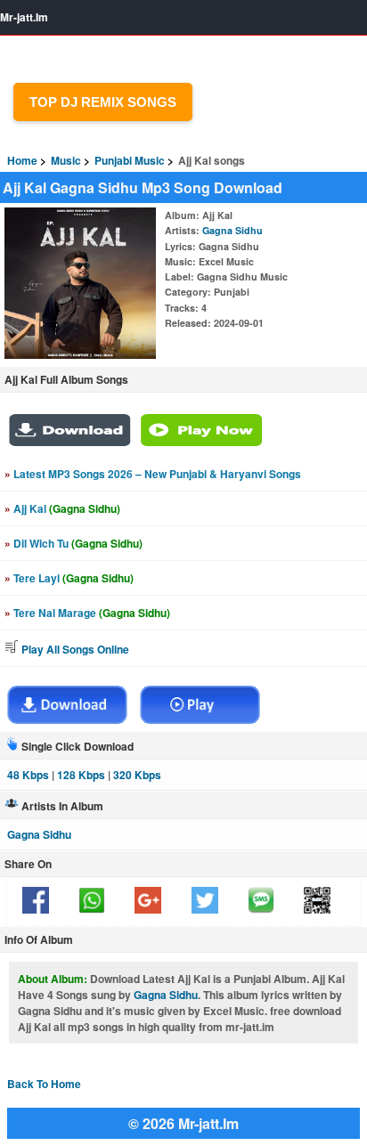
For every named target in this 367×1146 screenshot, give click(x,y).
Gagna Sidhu (232, 230)
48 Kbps (28, 775)
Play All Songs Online (74, 649)
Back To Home (44, 1084)
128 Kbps (81, 775)
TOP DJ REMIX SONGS (102, 102)
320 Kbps (137, 775)
